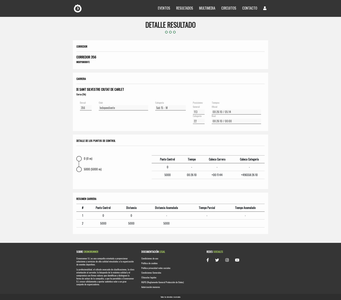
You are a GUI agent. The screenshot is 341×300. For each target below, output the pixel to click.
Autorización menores (150, 286)
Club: (101, 102)
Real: (214, 116)
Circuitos (228, 8)
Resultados (184, 8)
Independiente (83, 62)
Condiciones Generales (151, 272)
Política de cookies (149, 263)
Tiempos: (216, 102)
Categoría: (159, 102)
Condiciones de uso (149, 258)
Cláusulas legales (148, 277)
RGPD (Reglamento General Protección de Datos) (162, 282)
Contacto (249, 8)
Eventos (164, 8)
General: (196, 106)
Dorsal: (83, 102)
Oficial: (215, 106)
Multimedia (207, 8)
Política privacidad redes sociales (155, 267)
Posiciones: (198, 102)
